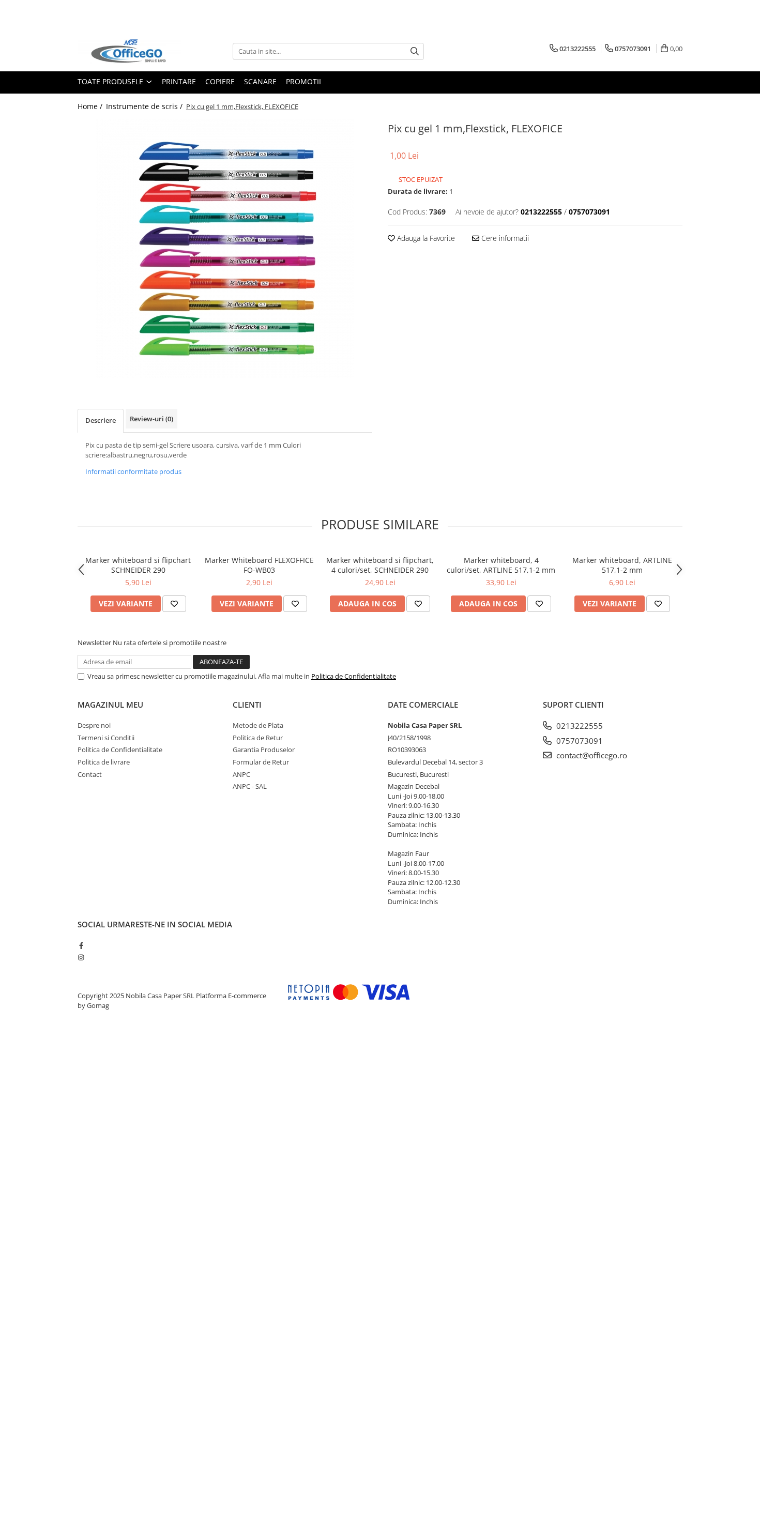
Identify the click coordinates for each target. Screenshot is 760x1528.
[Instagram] (81, 957)
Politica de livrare (104, 762)
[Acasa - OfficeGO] (129, 51)
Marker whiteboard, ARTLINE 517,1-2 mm (622, 565)
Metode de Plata (258, 725)
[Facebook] (81, 945)
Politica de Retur (258, 737)
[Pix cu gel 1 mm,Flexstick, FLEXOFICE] (225, 248)
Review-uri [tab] (151, 418)
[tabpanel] (225, 248)
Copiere (220, 81)
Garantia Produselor (264, 749)
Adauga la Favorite (425, 238)
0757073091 (578, 741)
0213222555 (578, 726)
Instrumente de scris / (145, 106)
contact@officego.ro (590, 755)
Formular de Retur (261, 762)
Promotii (303, 81)
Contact (90, 774)
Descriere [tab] (100, 420)
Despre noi (94, 725)
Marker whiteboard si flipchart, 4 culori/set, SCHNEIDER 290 (380, 565)
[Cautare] (414, 51)
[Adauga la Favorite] (174, 603)
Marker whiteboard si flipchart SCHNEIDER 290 (138, 565)
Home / (91, 106)
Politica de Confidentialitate (353, 676)
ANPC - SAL (250, 786)
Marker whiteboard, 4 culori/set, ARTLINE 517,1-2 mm (501, 565)
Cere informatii (504, 238)
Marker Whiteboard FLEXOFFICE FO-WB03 (259, 565)
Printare (179, 81)
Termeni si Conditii (106, 737)
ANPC (241, 774)
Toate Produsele (111, 81)
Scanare (260, 81)
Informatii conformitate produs (133, 471)
